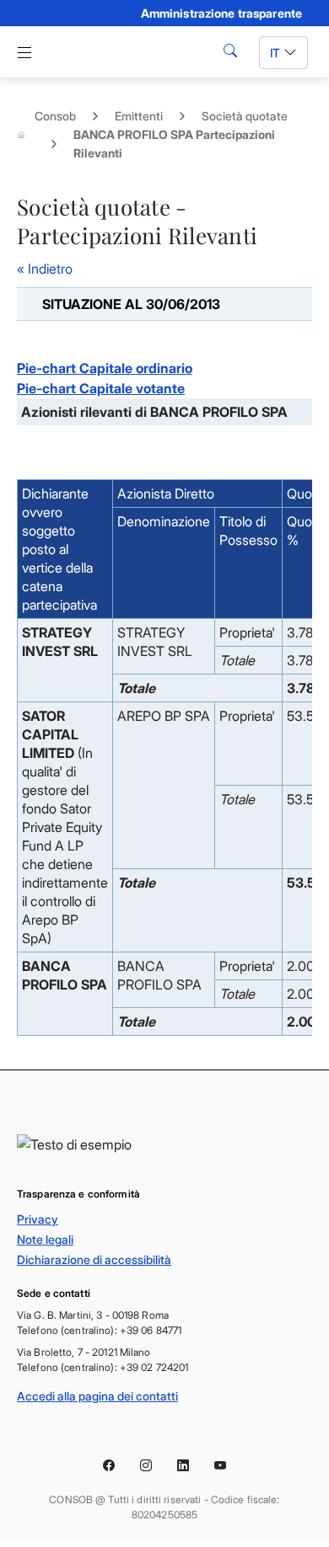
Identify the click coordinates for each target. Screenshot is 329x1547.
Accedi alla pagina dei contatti (97, 1396)
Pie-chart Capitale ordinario (104, 368)
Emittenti (139, 116)
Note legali (45, 1239)
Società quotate (245, 116)
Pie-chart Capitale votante (101, 388)
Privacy (37, 1219)
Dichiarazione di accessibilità (94, 1259)
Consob (55, 116)
